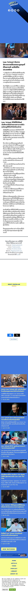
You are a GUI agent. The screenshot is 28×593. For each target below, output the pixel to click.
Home (14, 561)
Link (18, 254)
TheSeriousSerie (16, 247)
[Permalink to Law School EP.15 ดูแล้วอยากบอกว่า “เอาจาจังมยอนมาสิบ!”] (14, 438)
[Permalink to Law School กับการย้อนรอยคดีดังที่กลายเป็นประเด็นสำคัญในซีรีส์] (14, 409)
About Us (14, 574)
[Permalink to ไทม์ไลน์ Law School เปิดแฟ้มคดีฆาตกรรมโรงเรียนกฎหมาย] (14, 525)
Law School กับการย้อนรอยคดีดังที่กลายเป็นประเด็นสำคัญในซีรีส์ (12, 418)
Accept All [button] (12, 589)
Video (14, 566)
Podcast (14, 568)
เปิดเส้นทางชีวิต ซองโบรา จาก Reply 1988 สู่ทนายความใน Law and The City (13, 476)
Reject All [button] (5, 589)
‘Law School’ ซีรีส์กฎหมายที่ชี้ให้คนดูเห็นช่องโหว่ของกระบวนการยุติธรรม (13, 506)
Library (14, 571)
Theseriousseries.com (16, 250)
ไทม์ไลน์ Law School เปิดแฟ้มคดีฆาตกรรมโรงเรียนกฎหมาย (11, 534)
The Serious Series (16, 249)
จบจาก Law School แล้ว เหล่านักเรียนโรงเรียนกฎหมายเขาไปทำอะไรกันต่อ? (13, 390)
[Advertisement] (14, 27)
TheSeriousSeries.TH (17, 245)
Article (14, 563)
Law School (14, 339)
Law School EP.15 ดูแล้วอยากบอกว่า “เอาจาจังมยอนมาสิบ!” (13, 447)
